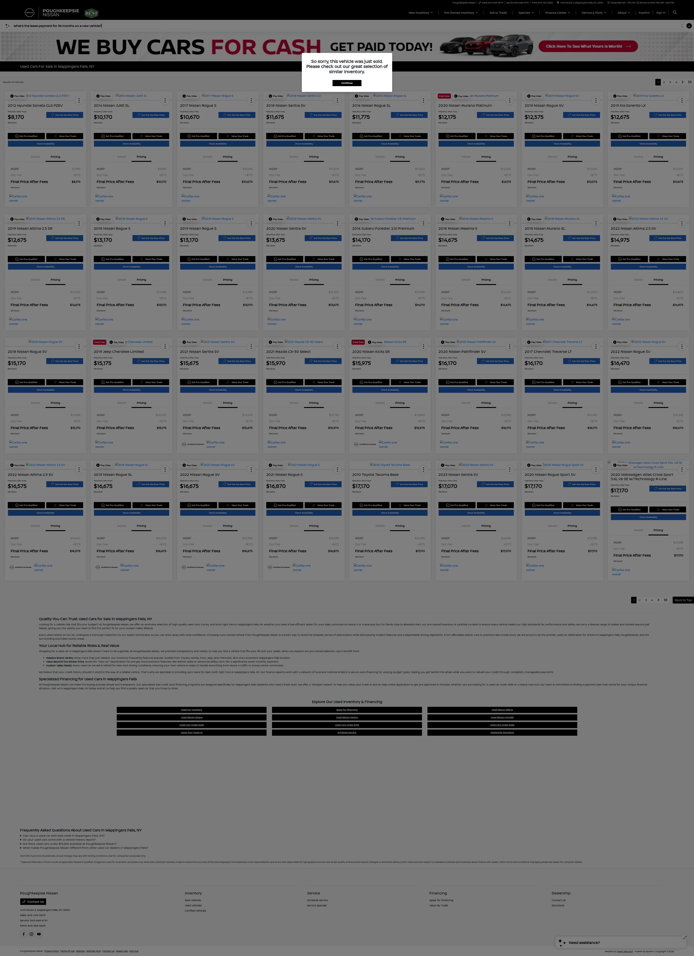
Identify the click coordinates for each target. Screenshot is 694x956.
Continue (347, 83)
